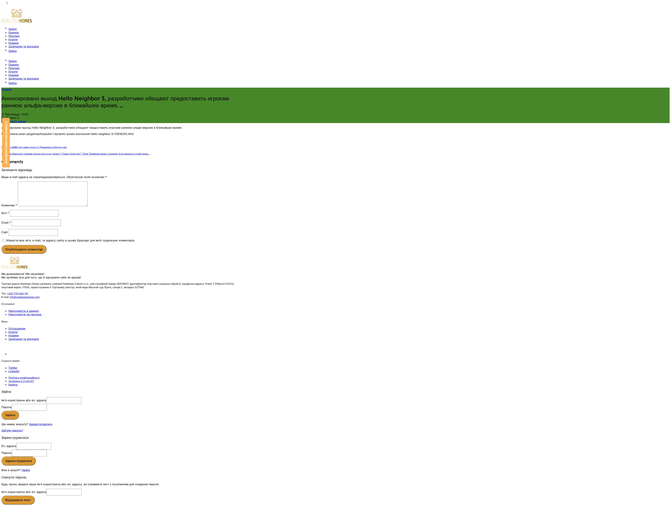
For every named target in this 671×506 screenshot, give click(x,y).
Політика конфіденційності (24, 377)
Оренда (13, 32)
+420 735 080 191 (17, 293)
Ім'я (5, 213)
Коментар (9, 205)
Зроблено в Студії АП (21, 381)
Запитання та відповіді (23, 46)
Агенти (12, 39)
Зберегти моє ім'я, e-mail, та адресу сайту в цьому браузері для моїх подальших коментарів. (70, 240)
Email (6, 222)
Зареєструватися (40, 424)
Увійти (26, 470)
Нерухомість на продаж (24, 314)
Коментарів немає (13, 121)
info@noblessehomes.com (25, 297)
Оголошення (16, 328)
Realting (13, 384)
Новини (13, 43)
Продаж (14, 36)
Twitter (12, 368)
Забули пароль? (12, 430)
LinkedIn (13, 371)
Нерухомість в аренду (23, 311)
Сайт (4, 232)
